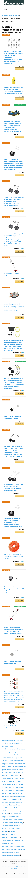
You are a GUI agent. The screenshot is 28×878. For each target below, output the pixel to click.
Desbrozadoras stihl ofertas (12, 740)
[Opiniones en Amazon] (14, 623)
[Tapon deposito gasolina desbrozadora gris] (14, 653)
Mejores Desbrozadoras (10, 15)
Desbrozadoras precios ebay (13, 823)
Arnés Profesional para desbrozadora (11, 727)
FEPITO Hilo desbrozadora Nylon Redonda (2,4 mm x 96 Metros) (13, 557)
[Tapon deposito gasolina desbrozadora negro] (14, 408)
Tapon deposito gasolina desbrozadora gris (12, 663)
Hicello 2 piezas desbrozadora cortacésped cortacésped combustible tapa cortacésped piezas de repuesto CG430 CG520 (14, 202)
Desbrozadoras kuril (16, 781)
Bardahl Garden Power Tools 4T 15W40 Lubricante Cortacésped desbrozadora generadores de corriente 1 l (13, 90)
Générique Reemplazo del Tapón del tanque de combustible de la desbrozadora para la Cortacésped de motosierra (13, 523)
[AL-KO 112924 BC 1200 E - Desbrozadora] (14, 265)
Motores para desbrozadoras (13, 820)
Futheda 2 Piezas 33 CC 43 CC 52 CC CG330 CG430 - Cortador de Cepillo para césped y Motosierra (13, 487)
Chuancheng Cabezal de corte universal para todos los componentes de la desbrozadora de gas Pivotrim (14, 308)
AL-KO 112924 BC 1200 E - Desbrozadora (12, 275)
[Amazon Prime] (22, 134)
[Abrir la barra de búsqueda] (26, 9)
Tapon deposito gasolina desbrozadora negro (12, 417)
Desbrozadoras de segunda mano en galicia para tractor (13, 793)
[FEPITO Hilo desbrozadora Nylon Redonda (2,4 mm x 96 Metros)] (14, 546)
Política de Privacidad (21, 866)
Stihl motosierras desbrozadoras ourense (12, 802)
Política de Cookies (11, 866)
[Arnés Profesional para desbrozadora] (14, 719)
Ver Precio (20, 69)
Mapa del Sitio (14, 868)
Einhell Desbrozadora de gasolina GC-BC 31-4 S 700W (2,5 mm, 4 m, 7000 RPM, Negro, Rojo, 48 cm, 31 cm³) (13, 630)
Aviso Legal (4, 866)
